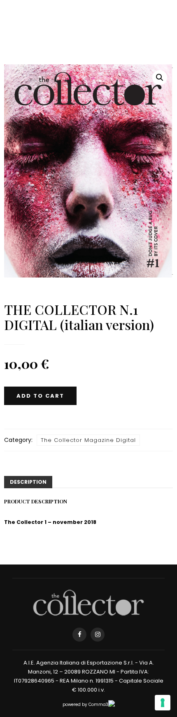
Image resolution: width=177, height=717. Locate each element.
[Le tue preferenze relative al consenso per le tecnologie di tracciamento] (162, 702)
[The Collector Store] (88, 602)
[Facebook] (79, 635)
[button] (159, 77)
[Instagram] (98, 635)
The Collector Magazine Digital (88, 440)
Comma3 (98, 704)
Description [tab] (28, 481)
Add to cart (40, 396)
